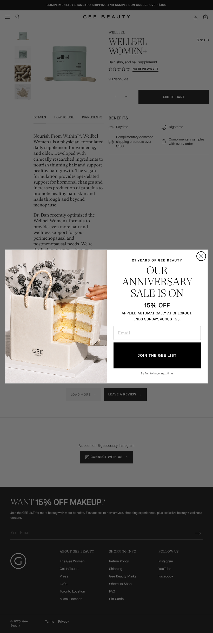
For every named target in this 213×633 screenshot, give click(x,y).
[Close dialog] (201, 256)
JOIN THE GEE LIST (157, 355)
